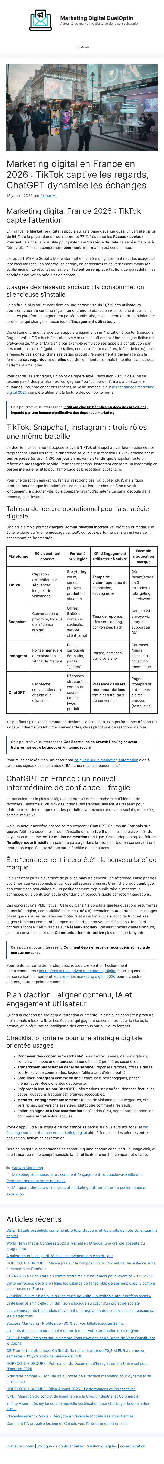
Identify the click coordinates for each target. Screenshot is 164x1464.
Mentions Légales (101, 1446)
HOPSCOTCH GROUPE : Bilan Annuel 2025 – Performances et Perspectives (71, 1389)
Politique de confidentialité (60, 1446)
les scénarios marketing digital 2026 (84, 976)
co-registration (132, 1446)
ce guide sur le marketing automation (106, 760)
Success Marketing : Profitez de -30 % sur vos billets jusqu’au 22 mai (65, 1323)
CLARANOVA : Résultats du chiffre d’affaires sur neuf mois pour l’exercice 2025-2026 (79, 1276)
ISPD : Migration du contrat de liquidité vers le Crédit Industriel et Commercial (72, 1396)
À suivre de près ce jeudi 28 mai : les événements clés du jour (59, 1256)
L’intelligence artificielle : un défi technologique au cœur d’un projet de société (73, 1303)
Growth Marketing (27, 1168)
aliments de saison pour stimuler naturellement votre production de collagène (72, 1331)
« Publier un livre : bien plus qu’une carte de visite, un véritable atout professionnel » (78, 1296)
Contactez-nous (20, 1446)
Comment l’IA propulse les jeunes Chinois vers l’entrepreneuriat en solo (66, 1423)
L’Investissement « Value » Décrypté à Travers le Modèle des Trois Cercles (70, 1416)
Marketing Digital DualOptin (96, 18)
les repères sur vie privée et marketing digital (77, 971)
